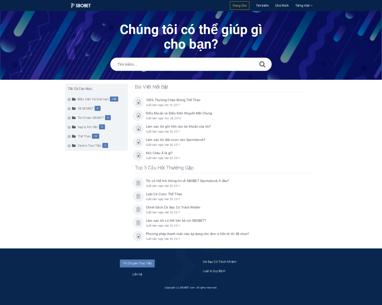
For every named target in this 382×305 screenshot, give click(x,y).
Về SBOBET (86, 108)
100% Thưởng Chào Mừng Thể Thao (173, 100)
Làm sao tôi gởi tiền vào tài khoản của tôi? (178, 127)
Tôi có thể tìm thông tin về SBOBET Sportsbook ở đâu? (187, 181)
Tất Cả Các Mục (80, 89)
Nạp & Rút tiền (88, 127)
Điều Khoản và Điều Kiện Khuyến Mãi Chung (179, 113)
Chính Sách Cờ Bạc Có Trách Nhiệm (173, 207)
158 (114, 99)
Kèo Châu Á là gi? (159, 153)
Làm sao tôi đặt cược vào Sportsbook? (175, 140)
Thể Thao (84, 136)
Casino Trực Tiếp (89, 145)
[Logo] (80, 5)
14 (95, 136)
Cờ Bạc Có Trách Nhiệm (219, 261)
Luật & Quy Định (214, 271)
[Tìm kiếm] (262, 64)
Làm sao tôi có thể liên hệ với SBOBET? (176, 221)
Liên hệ (137, 274)
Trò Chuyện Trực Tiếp (137, 263)
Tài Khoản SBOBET (91, 117)
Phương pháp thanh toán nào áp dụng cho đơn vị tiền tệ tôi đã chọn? (197, 234)
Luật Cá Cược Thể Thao (164, 194)
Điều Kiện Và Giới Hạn (93, 99)
